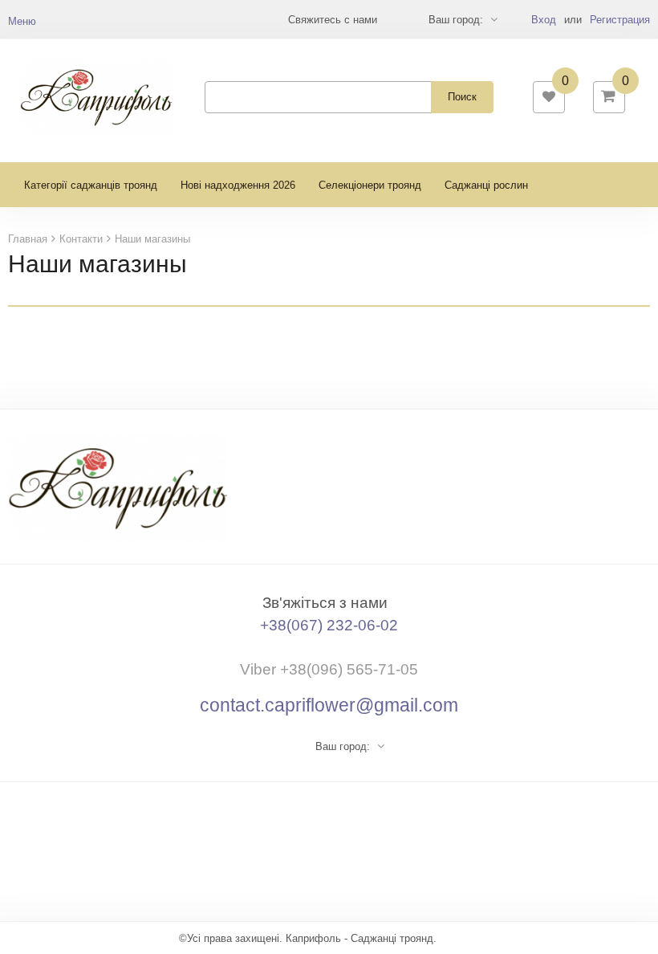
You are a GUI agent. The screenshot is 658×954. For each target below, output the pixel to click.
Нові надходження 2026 (238, 185)
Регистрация (620, 20)
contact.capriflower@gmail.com (329, 705)
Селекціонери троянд (370, 185)
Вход (543, 20)
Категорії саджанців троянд (90, 185)
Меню (22, 21)
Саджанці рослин (486, 185)
